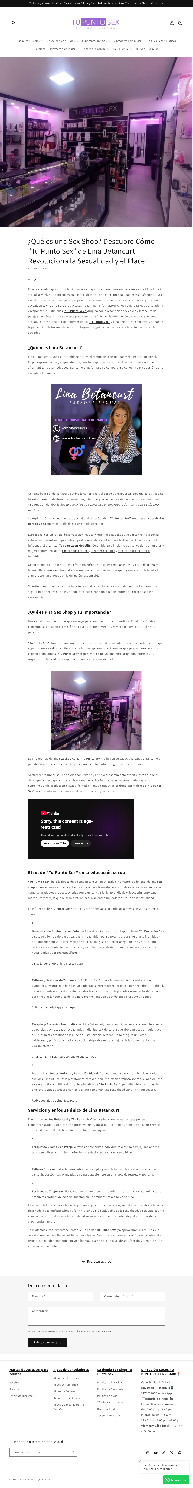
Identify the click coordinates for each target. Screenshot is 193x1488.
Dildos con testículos (66, 1378)
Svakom (14, 1389)
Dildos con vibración (65, 1384)
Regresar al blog (99, 1261)
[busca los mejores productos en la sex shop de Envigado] (96, 750)
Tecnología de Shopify (41, 1479)
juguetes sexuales (103, 551)
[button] (13, 23)
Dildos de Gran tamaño (67, 1398)
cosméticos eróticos (75, 551)
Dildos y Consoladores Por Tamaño (69, 1407)
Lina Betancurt (48, 316)
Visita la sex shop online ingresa (54, 964)
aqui (80, 964)
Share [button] (35, 279)
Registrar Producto (108, 1409)
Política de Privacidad (110, 1382)
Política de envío (107, 1395)
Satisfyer (14, 1382)
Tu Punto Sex (23, 1479)
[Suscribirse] (73, 1452)
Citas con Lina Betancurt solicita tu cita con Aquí (64, 1057)
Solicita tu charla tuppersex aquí (54, 1007)
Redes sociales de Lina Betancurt (54, 1100)
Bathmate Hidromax (21, 1395)
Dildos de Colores (64, 1391)
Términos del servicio (110, 1402)
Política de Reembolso (111, 1389)
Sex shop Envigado (108, 1415)
